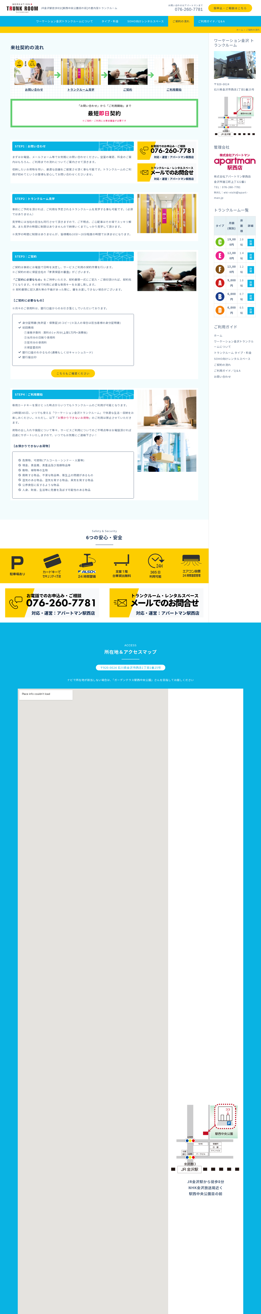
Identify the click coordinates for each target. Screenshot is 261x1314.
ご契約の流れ (222, 365)
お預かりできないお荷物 (73, 418)
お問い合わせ (222, 376)
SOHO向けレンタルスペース (232, 359)
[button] (73, 373)
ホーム (239, 29)
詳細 (250, 243)
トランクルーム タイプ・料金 (233, 352)
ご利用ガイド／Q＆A (227, 370)
